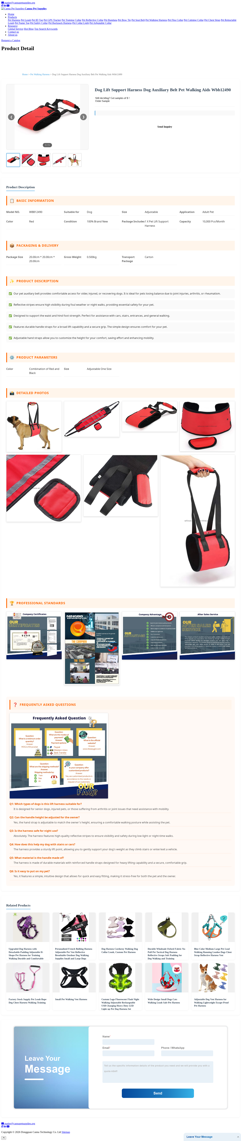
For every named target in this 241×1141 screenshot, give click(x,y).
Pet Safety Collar (39, 23)
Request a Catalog (10, 40)
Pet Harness (14, 20)
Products (12, 17)
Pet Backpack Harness (60, 23)
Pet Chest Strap (212, 20)
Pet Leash (26, 20)
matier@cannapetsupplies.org (20, 2)
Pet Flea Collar (175, 20)
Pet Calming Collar (194, 20)
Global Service (15, 29)
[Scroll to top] (3, 1138)
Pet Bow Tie (124, 20)
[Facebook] (2, 5)
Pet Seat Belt (138, 20)
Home (11, 14)
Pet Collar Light (80, 23)
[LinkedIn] (5, 5)
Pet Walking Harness (156, 20)
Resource (13, 26)
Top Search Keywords (46, 29)
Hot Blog (29, 29)
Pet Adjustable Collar (100, 23)
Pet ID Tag (37, 20)
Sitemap (66, 1132)
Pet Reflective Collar (92, 20)
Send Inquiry (164, 126)
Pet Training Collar (71, 20)
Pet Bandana (110, 20)
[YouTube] (8, 5)
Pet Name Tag (22, 23)
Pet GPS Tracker (52, 20)
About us (12, 34)
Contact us (13, 31)
